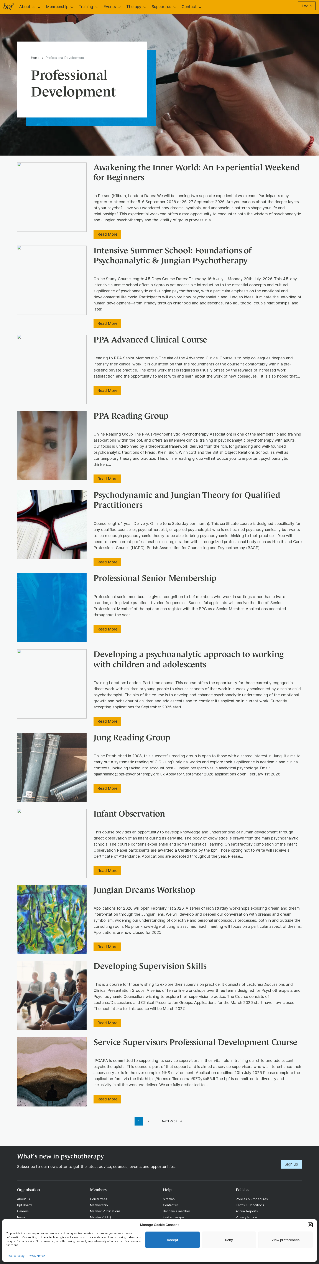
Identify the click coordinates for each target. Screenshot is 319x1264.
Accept (172, 1240)
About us (27, 6)
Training (86, 6)
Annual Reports (247, 1211)
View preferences (285, 1240)
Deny (229, 1240)
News (21, 1217)
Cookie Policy (16, 1256)
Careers (23, 1211)
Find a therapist (174, 1217)
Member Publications (105, 1211)
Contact (189, 6)
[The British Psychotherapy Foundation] (8, 6)
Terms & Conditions (250, 1205)
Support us (161, 6)
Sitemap (169, 1199)
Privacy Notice (36, 1256)
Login (307, 6)
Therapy (133, 6)
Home (35, 58)
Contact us (171, 1205)
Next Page (172, 1121)
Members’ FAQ (100, 1217)
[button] (310, 1225)
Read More (109, 235)
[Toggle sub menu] (39, 7)
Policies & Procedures (252, 1199)
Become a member (176, 1211)
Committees (98, 1199)
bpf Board (24, 1205)
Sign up (291, 1164)
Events (110, 6)
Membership (57, 6)
